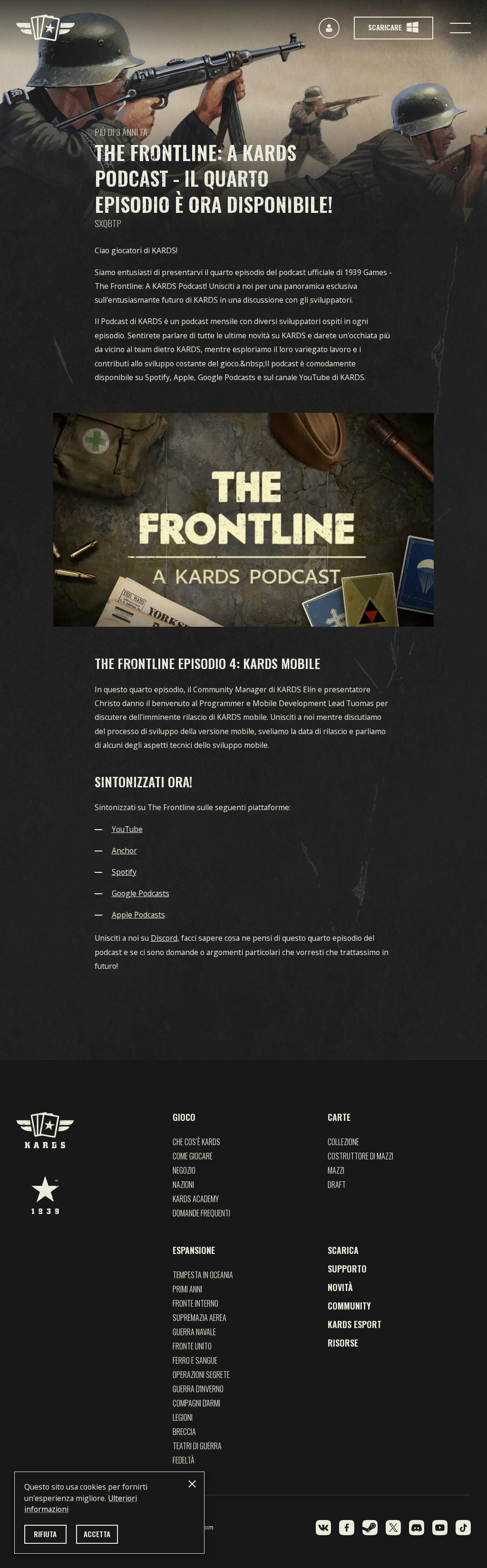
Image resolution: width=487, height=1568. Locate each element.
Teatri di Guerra (197, 1446)
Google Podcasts (140, 893)
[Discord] (416, 1527)
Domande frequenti (201, 1213)
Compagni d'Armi (196, 1403)
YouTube (127, 829)
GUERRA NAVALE (194, 1332)
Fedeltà (184, 1460)
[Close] (192, 1484)
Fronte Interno (195, 1303)
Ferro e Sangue (195, 1360)
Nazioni (183, 1184)
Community (349, 1306)
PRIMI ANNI (187, 1289)
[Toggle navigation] (460, 28)
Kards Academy (196, 1199)
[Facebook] (346, 1527)
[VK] (323, 1527)
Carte (339, 1117)
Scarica (343, 1250)
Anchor (124, 850)
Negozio (184, 1170)
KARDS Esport (354, 1324)
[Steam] (370, 1527)
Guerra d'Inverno (198, 1389)
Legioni (183, 1417)
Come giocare (193, 1156)
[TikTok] (463, 1527)
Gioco (184, 1117)
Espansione (194, 1250)
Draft (337, 1184)
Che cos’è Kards (196, 1141)
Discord (164, 938)
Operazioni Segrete (201, 1374)
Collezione (343, 1141)
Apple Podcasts (138, 914)
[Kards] (45, 27)
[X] (393, 1527)
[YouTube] (440, 1527)
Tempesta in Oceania (203, 1275)
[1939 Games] (45, 1195)
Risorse (343, 1343)
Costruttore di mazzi (360, 1156)
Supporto (347, 1268)
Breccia (184, 1431)
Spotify (124, 872)
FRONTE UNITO (192, 1346)
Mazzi (336, 1170)
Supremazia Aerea (199, 1317)
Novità (340, 1287)
